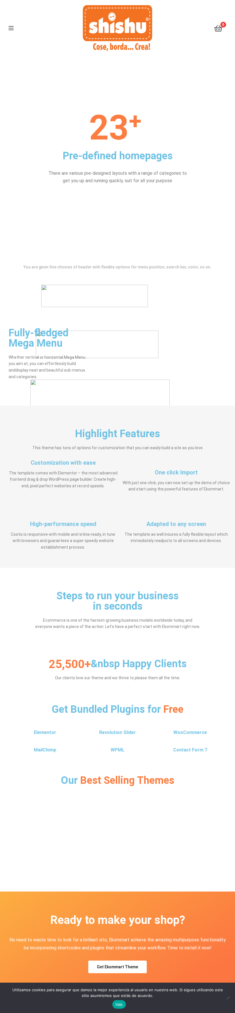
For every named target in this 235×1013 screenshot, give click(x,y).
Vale (119, 1004)
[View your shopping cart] (218, 28)
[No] (228, 998)
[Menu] (15, 28)
